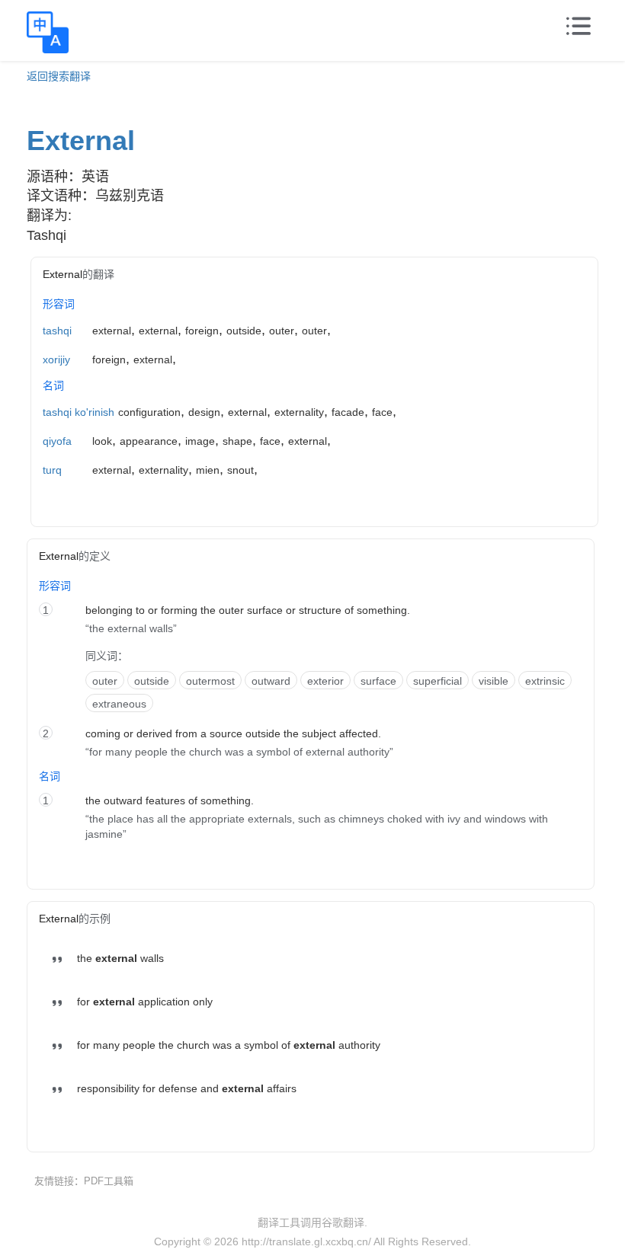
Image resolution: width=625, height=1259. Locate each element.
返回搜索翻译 (59, 76)
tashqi (57, 330)
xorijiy (56, 359)
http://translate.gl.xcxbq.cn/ (306, 1241)
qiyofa (57, 441)
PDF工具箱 (108, 1181)
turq (52, 470)
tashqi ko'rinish (78, 412)
